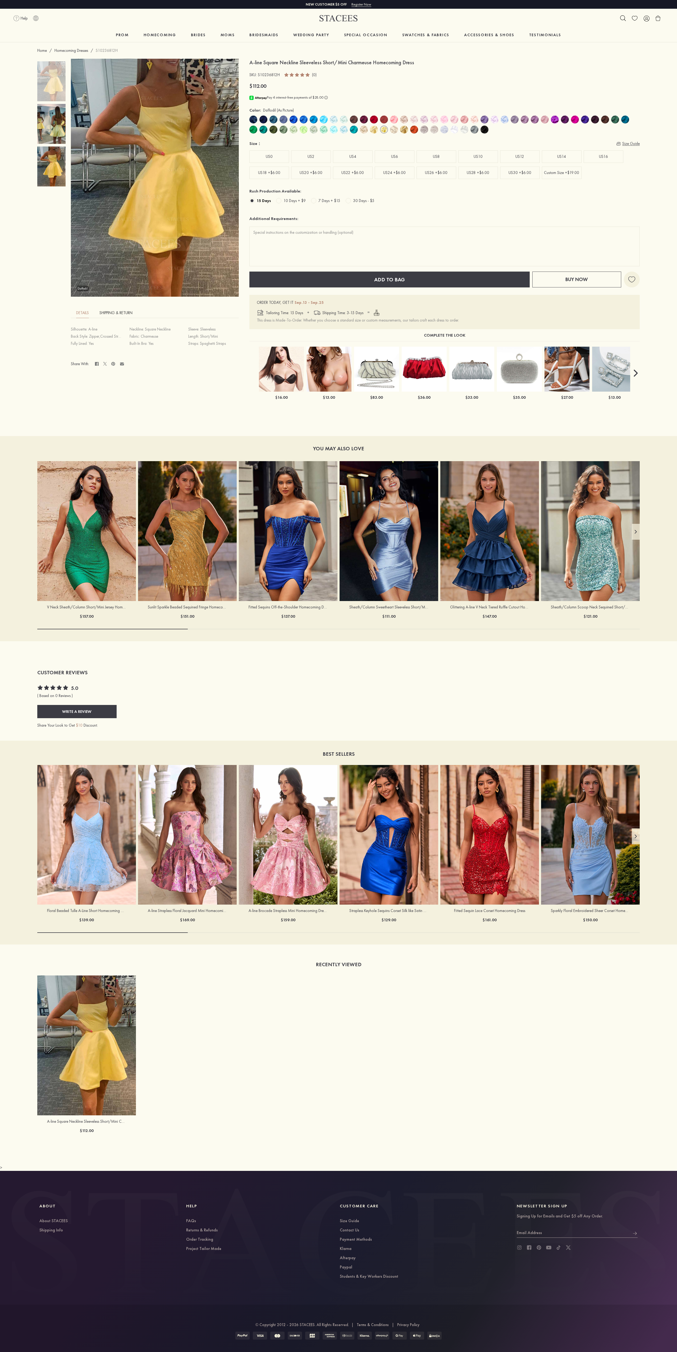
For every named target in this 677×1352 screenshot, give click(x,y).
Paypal (346, 1267)
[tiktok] (558, 1247)
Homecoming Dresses (71, 50)
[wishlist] (635, 18)
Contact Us (349, 1230)
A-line (92, 329)
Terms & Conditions (373, 1324)
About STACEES (53, 1221)
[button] (636, 373)
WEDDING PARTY (311, 35)
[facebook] (529, 1247)
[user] (646, 18)
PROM (122, 35)
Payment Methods (356, 1239)
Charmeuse (149, 336)
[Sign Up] (635, 1233)
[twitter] (568, 1247)
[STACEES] (338, 18)
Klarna (345, 1248)
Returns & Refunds (202, 1230)
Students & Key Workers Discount (369, 1276)
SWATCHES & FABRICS (425, 35)
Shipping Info (51, 1230)
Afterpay (348, 1258)
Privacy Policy (408, 1324)
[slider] (297, 74)
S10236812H (107, 50)
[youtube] (548, 1247)
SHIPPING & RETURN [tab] (115, 312)
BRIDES (198, 35)
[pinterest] (539, 1247)
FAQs (191, 1221)
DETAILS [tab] (82, 312)
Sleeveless (208, 329)
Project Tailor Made (203, 1248)
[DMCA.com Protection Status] (434, 1336)
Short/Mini (209, 336)
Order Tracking (199, 1239)
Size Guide (349, 1221)
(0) (314, 75)
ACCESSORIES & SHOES (489, 35)
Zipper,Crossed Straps (106, 336)
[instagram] (519, 1247)
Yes (91, 343)
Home (42, 50)
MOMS (228, 35)
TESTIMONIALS (545, 35)
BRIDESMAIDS (263, 35)
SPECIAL (365, 35)
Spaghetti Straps (213, 343)
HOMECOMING (160, 35)
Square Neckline (158, 329)
